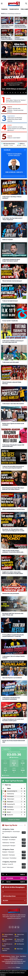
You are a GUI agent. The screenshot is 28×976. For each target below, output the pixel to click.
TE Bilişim (18, 967)
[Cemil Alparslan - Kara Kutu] (14, 164)
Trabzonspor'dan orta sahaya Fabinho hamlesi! (13, 657)
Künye (17, 956)
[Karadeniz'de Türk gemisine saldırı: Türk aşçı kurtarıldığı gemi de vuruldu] (14, 519)
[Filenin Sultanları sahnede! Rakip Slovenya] (14, 372)
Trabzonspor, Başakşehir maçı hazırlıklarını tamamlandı (11, 698)
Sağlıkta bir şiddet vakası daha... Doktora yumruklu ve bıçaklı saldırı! (12, 572)
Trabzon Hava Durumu (19, 935)
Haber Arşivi (20, 948)
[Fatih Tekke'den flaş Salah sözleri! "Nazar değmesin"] (14, 208)
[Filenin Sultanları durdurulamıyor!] (14, 271)
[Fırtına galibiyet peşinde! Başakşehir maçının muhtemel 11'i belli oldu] (14, 625)
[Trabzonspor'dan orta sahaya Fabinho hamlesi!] (14, 646)
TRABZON (4, 9)
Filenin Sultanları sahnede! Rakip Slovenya (11, 383)
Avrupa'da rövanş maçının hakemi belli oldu (13, 741)
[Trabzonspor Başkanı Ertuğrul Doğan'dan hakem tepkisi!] (14, 249)
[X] (10, 927)
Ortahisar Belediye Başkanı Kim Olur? (13, 959)
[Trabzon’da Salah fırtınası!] (14, 291)
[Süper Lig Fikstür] (25, 825)
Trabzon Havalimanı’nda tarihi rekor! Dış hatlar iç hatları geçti (13, 720)
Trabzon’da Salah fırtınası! (10, 301)
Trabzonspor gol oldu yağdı (10, 362)
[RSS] (18, 927)
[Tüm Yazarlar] (25, 150)
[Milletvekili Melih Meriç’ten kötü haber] (14, 499)
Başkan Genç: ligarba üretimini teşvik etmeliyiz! (13, 424)
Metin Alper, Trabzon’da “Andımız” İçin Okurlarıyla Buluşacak (16, 101)
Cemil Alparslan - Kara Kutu (14, 172)
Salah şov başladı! (7, 239)
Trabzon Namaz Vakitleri (7, 940)
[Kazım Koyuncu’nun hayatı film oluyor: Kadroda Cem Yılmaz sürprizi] (14, 478)
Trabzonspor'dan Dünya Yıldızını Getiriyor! (11, 197)
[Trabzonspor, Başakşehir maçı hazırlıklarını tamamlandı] (14, 688)
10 (25, 92)
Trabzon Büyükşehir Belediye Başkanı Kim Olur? (14, 961)
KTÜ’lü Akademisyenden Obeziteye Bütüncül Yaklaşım (14, 13)
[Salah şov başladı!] (14, 230)
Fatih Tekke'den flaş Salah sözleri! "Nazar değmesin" (12, 219)
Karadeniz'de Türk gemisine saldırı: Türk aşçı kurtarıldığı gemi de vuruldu (13, 530)
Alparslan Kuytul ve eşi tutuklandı (12, 677)
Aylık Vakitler (6, 775)
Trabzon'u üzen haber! (13, 137)
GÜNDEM (8, 98)
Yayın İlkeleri (23, 956)
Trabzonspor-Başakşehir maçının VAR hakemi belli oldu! (13, 445)
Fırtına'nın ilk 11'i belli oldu (10, 320)
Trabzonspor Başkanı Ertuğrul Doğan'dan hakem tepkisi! (11, 260)
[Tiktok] (15, 927)
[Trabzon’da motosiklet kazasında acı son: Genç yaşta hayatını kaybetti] (14, 456)
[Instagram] (12, 927)
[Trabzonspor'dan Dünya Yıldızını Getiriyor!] (14, 187)
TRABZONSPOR (14, 9)
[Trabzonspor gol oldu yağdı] (14, 352)
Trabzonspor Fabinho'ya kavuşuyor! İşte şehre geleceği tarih (12, 341)
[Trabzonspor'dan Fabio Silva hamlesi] (14, 394)
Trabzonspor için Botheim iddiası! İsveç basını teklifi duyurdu (14, 119)
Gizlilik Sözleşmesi (6, 956)
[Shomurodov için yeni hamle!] (14, 583)
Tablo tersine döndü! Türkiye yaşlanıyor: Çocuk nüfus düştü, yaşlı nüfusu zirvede (12, 551)
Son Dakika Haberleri (6, 949)
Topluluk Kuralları (13, 958)
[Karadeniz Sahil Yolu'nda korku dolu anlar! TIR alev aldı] (14, 603)
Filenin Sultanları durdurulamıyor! (12, 281)
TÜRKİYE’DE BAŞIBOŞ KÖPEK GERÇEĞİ (14, 154)
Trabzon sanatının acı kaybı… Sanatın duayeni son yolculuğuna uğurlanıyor (16, 128)
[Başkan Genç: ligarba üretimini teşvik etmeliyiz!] (14, 414)
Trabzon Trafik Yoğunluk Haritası (19, 940)
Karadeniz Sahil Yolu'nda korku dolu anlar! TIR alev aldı (12, 614)
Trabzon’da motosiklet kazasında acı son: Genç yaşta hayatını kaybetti (13, 467)
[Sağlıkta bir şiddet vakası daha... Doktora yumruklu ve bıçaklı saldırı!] (14, 562)
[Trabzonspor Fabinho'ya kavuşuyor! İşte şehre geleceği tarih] (14, 331)
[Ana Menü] (1, 3)
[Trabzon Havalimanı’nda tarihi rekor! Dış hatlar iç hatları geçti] (14, 709)
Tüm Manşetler (20, 944)
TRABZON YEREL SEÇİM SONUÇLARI (14, 963)
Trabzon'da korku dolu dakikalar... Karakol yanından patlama (15, 110)
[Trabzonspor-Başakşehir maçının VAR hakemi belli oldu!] (14, 435)
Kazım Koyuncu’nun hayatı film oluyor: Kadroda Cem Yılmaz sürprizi (13, 488)
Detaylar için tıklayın (14, 819)
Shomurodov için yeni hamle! (10, 593)
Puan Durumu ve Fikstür (7, 944)
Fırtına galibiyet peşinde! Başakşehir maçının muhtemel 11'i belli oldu (13, 635)
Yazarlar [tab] (7, 150)
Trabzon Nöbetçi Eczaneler (7, 935)
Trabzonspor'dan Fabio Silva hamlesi (13, 403)
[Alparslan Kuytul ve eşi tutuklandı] (14, 668)
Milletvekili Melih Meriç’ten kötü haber (13, 509)
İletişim (13, 956)
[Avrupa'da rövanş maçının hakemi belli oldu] (14, 731)
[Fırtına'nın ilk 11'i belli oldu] (14, 311)
